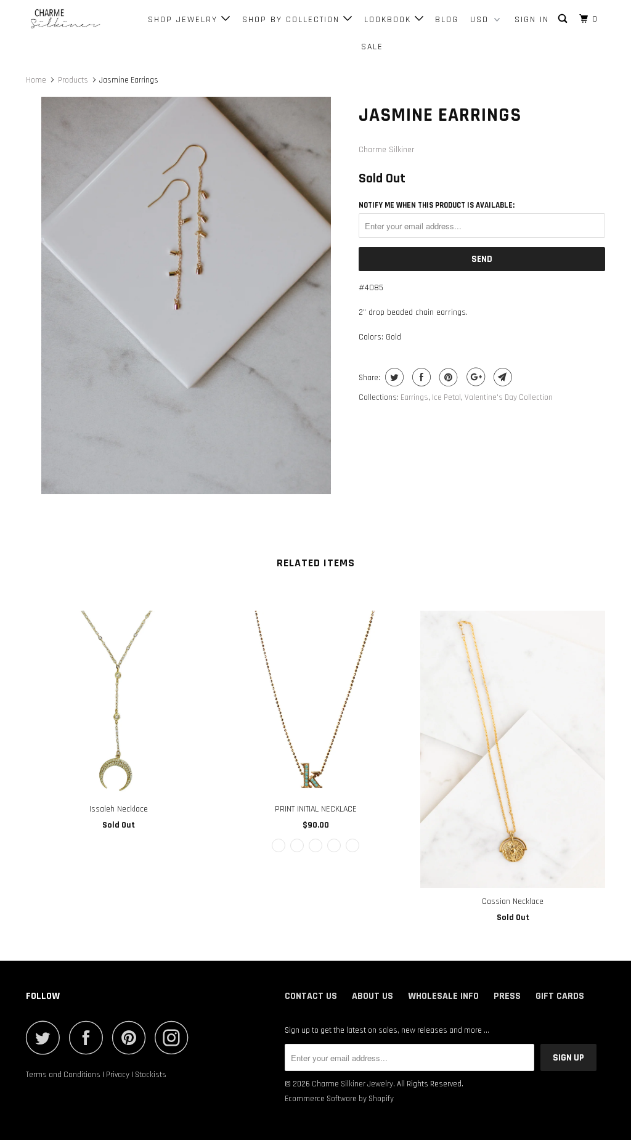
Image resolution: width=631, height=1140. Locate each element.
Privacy (117, 1075)
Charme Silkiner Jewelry (352, 1084)
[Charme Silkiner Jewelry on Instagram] (175, 1037)
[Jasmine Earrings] (186, 295)
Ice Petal (446, 397)
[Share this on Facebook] (420, 377)
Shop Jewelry (184, 19)
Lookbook (389, 19)
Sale (372, 46)
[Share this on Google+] (474, 377)
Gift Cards (559, 996)
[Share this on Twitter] (393, 377)
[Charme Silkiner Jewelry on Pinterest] (132, 1037)
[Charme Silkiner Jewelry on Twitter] (46, 1037)
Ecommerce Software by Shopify (339, 1099)
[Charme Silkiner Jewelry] (75, 19)
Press (507, 996)
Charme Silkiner (387, 149)
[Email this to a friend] (501, 377)
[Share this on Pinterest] (447, 377)
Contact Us (311, 996)
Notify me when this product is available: (437, 205)
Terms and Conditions (63, 1075)
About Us (372, 996)
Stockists (150, 1075)
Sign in (532, 19)
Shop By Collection (292, 19)
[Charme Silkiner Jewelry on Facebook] (89, 1037)
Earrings (414, 397)
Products (73, 80)
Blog (446, 19)
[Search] (564, 19)
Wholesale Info (443, 996)
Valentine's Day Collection (509, 397)
